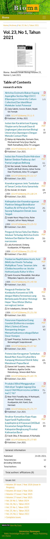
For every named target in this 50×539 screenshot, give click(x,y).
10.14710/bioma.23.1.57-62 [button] (24, 346)
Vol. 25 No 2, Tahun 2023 (17, 507)
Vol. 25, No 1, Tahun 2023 (17, 510)
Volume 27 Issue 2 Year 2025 (19, 494)
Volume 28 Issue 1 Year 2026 (19, 490)
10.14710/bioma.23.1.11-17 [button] (24, 175)
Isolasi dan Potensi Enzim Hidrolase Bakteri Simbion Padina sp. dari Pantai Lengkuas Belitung (22, 159)
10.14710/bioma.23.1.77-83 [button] (24, 439)
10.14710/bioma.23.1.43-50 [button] (24, 281)
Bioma (5, 17)
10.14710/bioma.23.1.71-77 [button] (24, 409)
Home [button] (5, 25)
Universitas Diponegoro (29, 531)
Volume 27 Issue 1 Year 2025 (19, 497)
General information (15, 450)
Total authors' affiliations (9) (19, 472)
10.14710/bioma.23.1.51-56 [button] (24, 312)
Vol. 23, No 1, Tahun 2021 (28, 25)
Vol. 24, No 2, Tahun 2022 (17, 513)
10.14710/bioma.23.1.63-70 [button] (24, 376)
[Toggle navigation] (44, 17)
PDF (44, 95)
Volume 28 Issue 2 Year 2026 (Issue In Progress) (23, 486)
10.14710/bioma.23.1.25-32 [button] (24, 224)
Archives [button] (13, 25)
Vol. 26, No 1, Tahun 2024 (17, 504)
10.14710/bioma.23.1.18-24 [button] (24, 193)
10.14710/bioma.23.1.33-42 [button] (24, 251)
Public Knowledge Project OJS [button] (16, 533)
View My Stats (16, 525)
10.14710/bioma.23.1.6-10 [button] (23, 148)
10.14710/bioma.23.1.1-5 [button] (22, 115)
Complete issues (13, 517)
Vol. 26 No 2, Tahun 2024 (17, 500)
